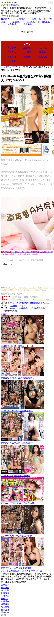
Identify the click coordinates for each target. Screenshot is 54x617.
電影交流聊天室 (22, 299)
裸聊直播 (11, 61)
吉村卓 (43, 290)
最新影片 (5, 19)
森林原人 (28, 290)
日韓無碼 (21, 19)
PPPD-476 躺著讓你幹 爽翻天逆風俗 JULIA (29, 303)
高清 (46, 288)
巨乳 (8, 288)
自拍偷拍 (46, 22)
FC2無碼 (31, 22)
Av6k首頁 (5, 67)
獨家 (40, 288)
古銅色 (18, 290)
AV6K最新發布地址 (10, 16)
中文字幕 (27, 52)
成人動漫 (27, 24)
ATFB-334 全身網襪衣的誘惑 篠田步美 (27, 308)
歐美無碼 (12, 24)
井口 (36, 290)
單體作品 (23, 288)
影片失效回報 (37, 260)
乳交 (14, 288)
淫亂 (11, 290)
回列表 (13, 305)
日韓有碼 (36, 19)
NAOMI (32, 288)
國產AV (16, 22)
